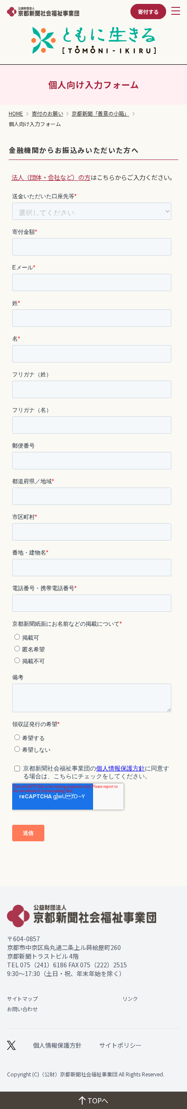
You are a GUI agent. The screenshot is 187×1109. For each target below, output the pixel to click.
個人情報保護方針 (57, 1045)
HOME (16, 113)
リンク (129, 998)
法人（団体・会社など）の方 (50, 177)
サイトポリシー (120, 1045)
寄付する (148, 11)
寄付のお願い (47, 113)
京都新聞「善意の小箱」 (100, 113)
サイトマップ (22, 998)
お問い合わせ (22, 1009)
